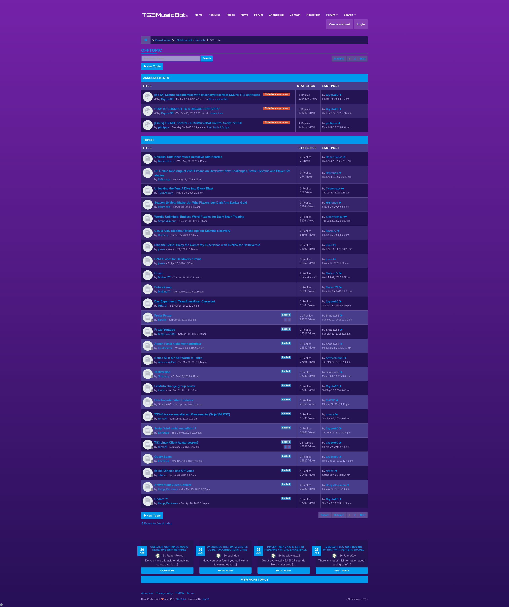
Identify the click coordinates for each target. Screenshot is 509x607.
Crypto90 (167, 99)
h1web (162, 319)
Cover (158, 273)
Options (325, 515)
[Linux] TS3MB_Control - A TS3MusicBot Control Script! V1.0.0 (198, 123)
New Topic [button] (153, 66)
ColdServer (165, 348)
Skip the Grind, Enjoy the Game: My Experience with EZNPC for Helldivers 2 (207, 245)
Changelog (276, 14)
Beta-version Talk (218, 99)
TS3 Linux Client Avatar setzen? (176, 442)
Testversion (162, 372)
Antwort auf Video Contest (172, 485)
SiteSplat (181, 599)
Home (199, 14)
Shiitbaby (164, 376)
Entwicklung (163, 287)
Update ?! (161, 499)
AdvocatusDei (166, 362)
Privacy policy (164, 593)
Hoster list (313, 14)
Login (361, 24)
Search (349, 14)
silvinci (162, 475)
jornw (161, 249)
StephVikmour (167, 220)
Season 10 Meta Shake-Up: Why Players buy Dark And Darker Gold (200, 202)
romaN (162, 418)
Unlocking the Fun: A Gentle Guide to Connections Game (227, 548)
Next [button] (362, 58)
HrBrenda (164, 179)
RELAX (162, 305)
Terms (190, 593)
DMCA (180, 593)
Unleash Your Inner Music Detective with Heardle (188, 156)
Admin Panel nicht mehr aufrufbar (177, 343)
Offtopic (151, 50)
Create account (339, 24)
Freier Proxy (162, 315)
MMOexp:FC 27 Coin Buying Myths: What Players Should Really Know (343, 550)
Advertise (147, 593)
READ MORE (167, 570)
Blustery (163, 235)
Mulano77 (164, 277)
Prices (230, 14)
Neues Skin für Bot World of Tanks (178, 357)
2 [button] (355, 58)
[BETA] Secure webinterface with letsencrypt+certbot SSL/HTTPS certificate (207, 94)
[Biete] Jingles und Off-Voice (174, 470)
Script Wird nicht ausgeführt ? (175, 428)
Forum (258, 14)
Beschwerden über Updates (173, 400)
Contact (295, 14)
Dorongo (163, 432)
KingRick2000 (166, 333)
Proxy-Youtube (164, 329)
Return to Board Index (157, 523)
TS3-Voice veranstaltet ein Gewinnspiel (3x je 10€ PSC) (192, 414)
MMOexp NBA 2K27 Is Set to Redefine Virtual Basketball (285, 548)
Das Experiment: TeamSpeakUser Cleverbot (184, 301)
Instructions (216, 113)
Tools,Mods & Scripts (218, 127)
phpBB (205, 599)
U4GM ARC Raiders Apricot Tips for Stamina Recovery (192, 230)
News (244, 14)
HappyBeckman (168, 489)
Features (215, 14)
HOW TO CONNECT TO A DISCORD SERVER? (187, 109)
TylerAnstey (165, 192)
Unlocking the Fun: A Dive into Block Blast (183, 188)
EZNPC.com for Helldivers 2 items (177, 259)
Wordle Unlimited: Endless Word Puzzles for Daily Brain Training (199, 216)
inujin (161, 390)
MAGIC (330, 400)
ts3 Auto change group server (174, 386)
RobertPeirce (166, 161)
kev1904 (163, 460)
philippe (163, 127)
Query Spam (163, 456)
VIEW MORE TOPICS (254, 579)
